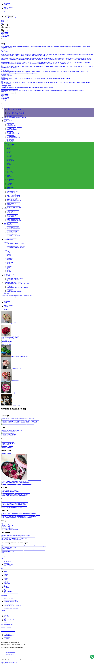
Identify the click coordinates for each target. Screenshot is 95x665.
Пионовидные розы (52, 54)
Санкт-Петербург (5, 20)
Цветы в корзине (5, 70)
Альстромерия (4, 58)
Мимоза (12, 59)
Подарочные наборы (9, 614)
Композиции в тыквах (6, 62)
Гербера (36, 58)
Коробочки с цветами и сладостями (13, 605)
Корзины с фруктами (6, 74)
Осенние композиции (17, 62)
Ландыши (89, 58)
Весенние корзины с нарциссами (17, 73)
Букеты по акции (8, 556)
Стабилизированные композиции (9, 89)
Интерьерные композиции (18, 63)
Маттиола (7, 59)
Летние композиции (30, 63)
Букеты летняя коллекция (7, 66)
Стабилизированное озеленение (23, 87)
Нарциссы (16, 59)
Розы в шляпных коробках (18, 55)
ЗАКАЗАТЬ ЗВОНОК (9, 15)
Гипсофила (6, 587)
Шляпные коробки (8, 598)
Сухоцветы (68, 59)
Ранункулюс (7, 580)
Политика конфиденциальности (9, 662)
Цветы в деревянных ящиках (14, 200)
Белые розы (11, 54)
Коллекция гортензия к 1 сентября (44, 46)
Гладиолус (52, 58)
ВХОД (5, 17)
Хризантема (7, 583)
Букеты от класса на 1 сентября (9, 46)
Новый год (69, 82)
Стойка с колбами (8, 604)
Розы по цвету (43, 54)
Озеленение (4, 86)
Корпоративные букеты (7, 624)
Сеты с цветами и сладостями (25, 78)
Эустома (89, 59)
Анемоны (17, 58)
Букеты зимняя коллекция (78, 66)
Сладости (3, 77)
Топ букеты (3, 50)
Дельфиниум (63, 58)
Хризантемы (84, 59)
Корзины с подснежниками (13, 235)
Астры (22, 58)
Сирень (63, 59)
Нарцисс (6, 582)
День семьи (88, 82)
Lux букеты (25, 66)
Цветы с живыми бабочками (61, 63)
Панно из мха (58, 90)
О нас (5, 1)
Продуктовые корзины (6, 75)
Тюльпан (6, 572)
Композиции (4, 60)
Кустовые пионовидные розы (31, 54)
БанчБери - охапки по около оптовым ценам (12, 48)
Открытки (6, 616)
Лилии (2, 59)
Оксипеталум (22, 59)
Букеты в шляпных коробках (55, 62)
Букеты (2, 65)
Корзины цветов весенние (33, 71)
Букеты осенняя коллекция (64, 66)
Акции (2, 552)
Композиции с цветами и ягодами (9, 78)
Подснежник (38, 59)
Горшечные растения (6, 627)
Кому (2, 82)
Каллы (80, 58)
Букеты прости (42, 82)
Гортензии (57, 58)
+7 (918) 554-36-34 (5, 34)
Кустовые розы (68, 54)
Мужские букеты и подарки (11, 593)
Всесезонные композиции (41, 62)
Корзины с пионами (57, 71)
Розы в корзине (89, 54)
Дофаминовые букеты (34, 66)
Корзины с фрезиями (80, 71)
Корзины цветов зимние (7, 71)
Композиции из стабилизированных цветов (12, 90)
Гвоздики (26, 58)
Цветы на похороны (6, 83)
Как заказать (7, 3)
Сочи (2, 23)
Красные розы (4, 54)
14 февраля (79, 82)
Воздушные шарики (9, 619)
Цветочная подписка (6, 85)
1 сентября (3, 44)
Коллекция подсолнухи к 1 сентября (26, 46)
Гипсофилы (46, 58)
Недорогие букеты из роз (78, 54)
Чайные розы (60, 54)
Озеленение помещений (37, 87)
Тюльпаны (74, 59)
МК (4, 11)
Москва (2, 21)
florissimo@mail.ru (5, 100)
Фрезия (79, 59)
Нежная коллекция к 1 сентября (79, 46)
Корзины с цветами (8, 602)
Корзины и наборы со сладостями (61, 78)
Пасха (84, 82)
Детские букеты (8, 591)
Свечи (5, 622)
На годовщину (50, 82)
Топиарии (65, 90)
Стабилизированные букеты (8, 631)
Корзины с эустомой (31, 73)
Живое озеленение (48, 87)
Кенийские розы (44, 55)
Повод (2, 81)
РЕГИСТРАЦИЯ (12, 17)
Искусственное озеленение (8, 87)
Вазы (5, 620)
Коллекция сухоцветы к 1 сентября (62, 46)
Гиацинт (40, 58)
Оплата (5, 4)
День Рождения (8, 82)
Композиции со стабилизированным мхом (44, 90)
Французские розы (19, 54)
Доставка (6, 5)
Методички (3, 91)
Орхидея (28, 59)
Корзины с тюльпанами (69, 71)
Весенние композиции (68, 62)
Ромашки (58, 59)
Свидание (35, 82)
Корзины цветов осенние (19, 71)
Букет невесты (4, 69)
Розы (2, 52)
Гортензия (6, 576)
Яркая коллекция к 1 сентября (14, 116)
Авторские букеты (45, 66)
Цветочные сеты (5, 79)
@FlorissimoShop (5, 36)
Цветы (2, 56)
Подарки (37, 63)
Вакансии (6, 9)
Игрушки (6, 615)
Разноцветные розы (9, 564)
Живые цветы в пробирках (47, 63)
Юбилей (14, 82)
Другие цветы (71, 58)
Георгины (31, 58)
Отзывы (6, 8)
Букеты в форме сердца (80, 62)
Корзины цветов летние (46, 71)
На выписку (29, 82)
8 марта (74, 82)
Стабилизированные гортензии (76, 90)
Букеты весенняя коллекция (14, 220)
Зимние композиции (28, 62)
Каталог (3, 43)
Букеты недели (53, 66)
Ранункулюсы (52, 59)
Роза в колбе (30, 90)
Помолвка (23, 82)
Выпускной (57, 82)
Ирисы (76, 58)
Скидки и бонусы (8, 7)
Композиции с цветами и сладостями (43, 78)
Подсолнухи (45, 59)
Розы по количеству (6, 55)
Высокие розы (36, 55)
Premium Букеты (18, 66)
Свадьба (18, 82)
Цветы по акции (5, 51)
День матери (63, 82)
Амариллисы (11, 58)
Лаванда (84, 58)
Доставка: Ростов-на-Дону (11, 13)
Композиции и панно (9, 635)
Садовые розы (28, 55)
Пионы (33, 59)
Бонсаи (25, 90)
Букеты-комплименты (11, 67)
